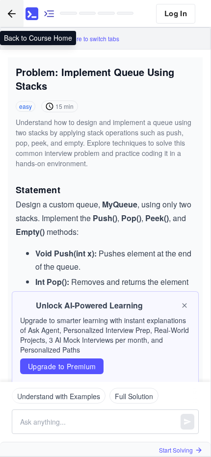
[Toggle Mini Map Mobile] (49, 13)
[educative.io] (32, 13)
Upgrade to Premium (62, 366)
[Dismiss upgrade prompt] (184, 305)
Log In (175, 13)
